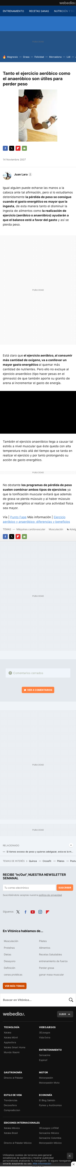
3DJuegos (44, 1032)
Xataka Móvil (11, 1037)
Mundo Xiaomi (11, 1052)
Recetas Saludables (50, 954)
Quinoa (33, 861)
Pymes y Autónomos (50, 1105)
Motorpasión (46, 1077)
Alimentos (44, 947)
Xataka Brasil (11, 1133)
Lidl (68, 56)
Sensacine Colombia (50, 1137)
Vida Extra (44, 1037)
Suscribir (65, 887)
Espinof (43, 1060)
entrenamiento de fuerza (53, 961)
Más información (42, 1163)
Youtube (33, 911)
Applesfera (10, 1042)
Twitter (11, 148)
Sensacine (44, 1055)
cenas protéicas (13, 974)
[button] (22, 174)
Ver (39, 690)
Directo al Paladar (13, 1077)
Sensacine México (49, 1133)
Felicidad (39, 56)
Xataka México (12, 1128)
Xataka (7, 1032)
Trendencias (10, 1100)
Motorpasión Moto (49, 1082)
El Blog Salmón (47, 1100)
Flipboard (18, 148)
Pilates (61, 861)
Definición (9, 967)
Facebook (5, 148)
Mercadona (55, 56)
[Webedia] (67, 3)
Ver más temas (15, 986)
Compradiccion (12, 1110)
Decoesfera (10, 1105)
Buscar (71, 1000)
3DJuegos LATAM (49, 1128)
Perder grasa (46, 967)
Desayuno (9, 961)
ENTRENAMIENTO (13, 11)
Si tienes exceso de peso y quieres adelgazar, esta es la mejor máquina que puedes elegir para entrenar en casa (40, 851)
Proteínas (9, 947)
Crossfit (47, 861)
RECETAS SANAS (39, 11)
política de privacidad (50, 895)
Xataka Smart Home (14, 1047)
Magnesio (12, 56)
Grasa (26, 56)
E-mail (24, 148)
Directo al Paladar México (18, 1142)
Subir (62, 1014)
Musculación (56, 529)
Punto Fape (18, 517)
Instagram (40, 911)
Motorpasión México (50, 1142)
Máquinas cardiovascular (30, 529)
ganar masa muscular (51, 974)
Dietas (7, 954)
